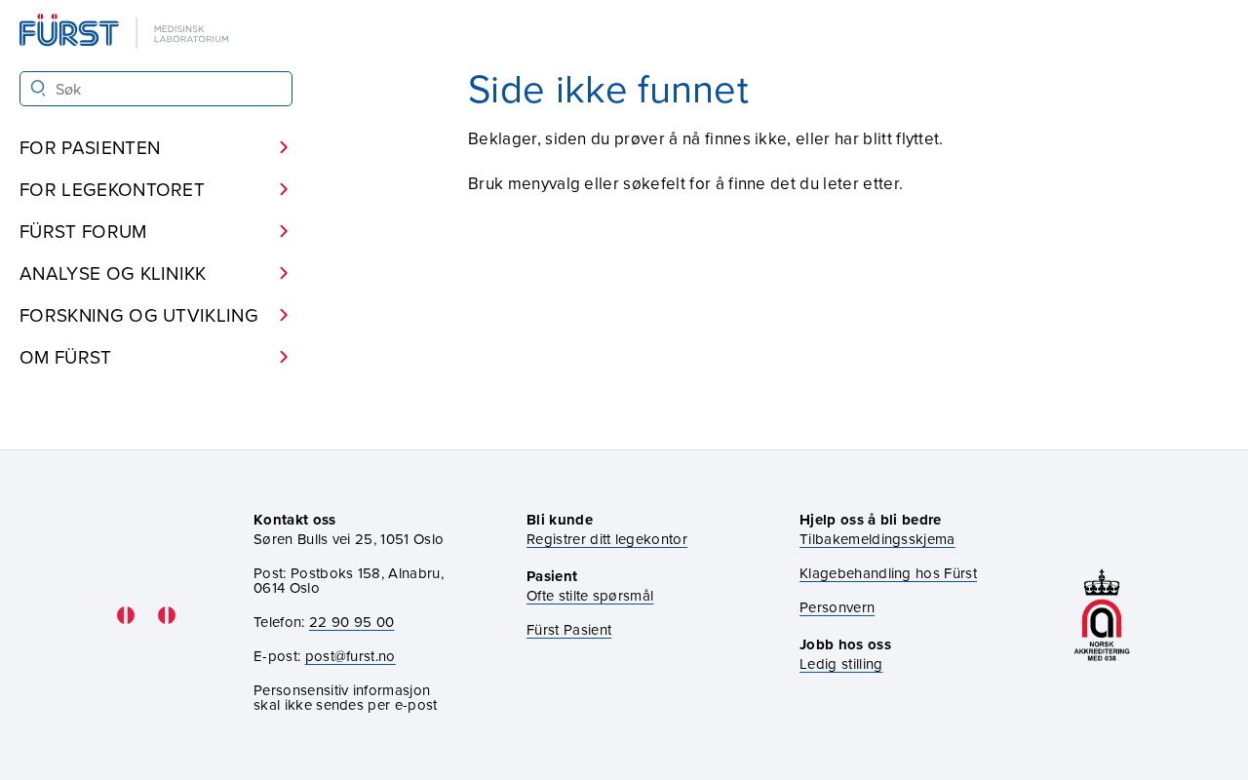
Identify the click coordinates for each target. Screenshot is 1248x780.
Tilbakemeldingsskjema (878, 538)
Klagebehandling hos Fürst (888, 573)
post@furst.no (350, 655)
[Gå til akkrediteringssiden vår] (1101, 614)
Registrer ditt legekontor (606, 538)
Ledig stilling (841, 663)
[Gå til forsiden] (126, 33)
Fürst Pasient (568, 629)
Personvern (837, 607)
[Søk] (38, 88)
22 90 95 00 (352, 621)
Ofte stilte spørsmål (589, 595)
